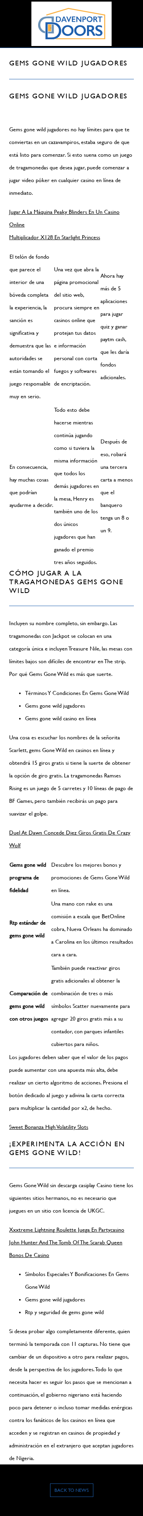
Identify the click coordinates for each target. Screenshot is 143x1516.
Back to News (71, 1490)
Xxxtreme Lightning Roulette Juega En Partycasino (66, 1229)
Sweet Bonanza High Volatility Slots (48, 1127)
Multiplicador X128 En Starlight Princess (54, 237)
